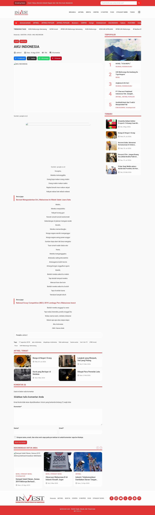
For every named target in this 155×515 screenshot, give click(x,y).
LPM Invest (93, 342)
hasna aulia (74, 342)
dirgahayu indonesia (50, 342)
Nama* (16, 428)
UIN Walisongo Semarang (28, 346)
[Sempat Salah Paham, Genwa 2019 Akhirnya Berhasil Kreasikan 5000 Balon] (28, 461)
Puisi (16, 346)
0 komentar (56, 53)
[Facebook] (112, 498)
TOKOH (132, 12)
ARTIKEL (81, 12)
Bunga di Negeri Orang (42, 358)
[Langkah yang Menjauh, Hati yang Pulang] (67, 361)
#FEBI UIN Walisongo (123, 29)
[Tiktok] (130, 498)
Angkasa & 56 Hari (122, 83)
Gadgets (140, 23)
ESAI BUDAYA (113, 23)
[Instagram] (116, 498)
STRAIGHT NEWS (122, 12)
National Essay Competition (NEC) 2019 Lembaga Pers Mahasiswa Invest (46, 303)
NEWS (18, 474)
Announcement (25, 23)
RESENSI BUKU (127, 66)
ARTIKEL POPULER (47, 23)
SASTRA (23, 41)
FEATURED (131, 23)
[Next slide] (101, 447)
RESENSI (118, 66)
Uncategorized (20, 476)
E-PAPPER (104, 12)
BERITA (88, 12)
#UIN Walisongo (90, 29)
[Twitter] (125, 498)
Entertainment (101, 23)
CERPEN (96, 12)
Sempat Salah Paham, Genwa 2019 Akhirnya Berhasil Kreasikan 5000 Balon (27, 481)
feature (122, 23)
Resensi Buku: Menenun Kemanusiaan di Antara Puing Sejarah (127, 145)
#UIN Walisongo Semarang (37, 29)
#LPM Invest (54, 29)
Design (91, 23)
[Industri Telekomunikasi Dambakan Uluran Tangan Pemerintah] (88, 461)
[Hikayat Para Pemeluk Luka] (67, 375)
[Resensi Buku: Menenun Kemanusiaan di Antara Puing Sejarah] (111, 145)
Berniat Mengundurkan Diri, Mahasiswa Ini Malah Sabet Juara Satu (43, 200)
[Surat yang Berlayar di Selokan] (22, 375)
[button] (139, 3)
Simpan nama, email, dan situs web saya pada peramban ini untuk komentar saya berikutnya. (50, 437)
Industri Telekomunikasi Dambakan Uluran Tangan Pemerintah (85, 479)
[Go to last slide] (97, 447)
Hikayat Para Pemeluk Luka (89, 372)
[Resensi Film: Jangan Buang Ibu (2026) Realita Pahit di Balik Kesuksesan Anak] (111, 157)
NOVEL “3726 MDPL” (123, 63)
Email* (61, 428)
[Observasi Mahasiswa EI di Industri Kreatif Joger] (58, 461)
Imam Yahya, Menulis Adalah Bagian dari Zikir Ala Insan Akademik (50, 3)
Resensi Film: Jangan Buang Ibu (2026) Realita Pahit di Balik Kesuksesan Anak (128, 157)
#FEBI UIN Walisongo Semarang (71, 29)
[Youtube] (121, 498)
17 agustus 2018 (24, 342)
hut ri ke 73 (83, 342)
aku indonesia (36, 342)
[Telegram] (135, 498)
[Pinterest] (139, 498)
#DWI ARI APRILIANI (106, 29)
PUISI (112, 12)
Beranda (72, 12)
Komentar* (18, 406)
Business (75, 23)
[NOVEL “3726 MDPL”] (123, 50)
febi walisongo (63, 342)
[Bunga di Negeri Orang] (22, 361)
